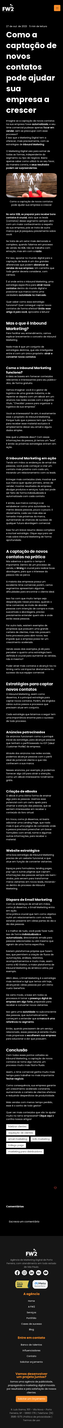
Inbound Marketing (16, 1167)
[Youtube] (45, 1272)
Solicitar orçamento (31, 1361)
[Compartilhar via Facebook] (7, 1177)
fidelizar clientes (17, 1126)
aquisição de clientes (20, 1132)
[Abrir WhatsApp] (8, 1420)
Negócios (11, 1159)
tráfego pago (16, 1145)
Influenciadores (31, 1350)
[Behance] (38, 1272)
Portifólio (31, 1318)
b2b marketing (41, 1139)
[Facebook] (17, 1272)
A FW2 (31, 1306)
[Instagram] (24, 1272)
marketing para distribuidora (25, 1151)
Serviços (31, 1312)
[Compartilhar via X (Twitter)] (15, 1177)
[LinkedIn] (31, 1272)
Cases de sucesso (31, 1323)
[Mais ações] (55, 26)
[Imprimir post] (39, 1177)
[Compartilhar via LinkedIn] (23, 1177)
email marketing (17, 1139)
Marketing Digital (15, 1163)
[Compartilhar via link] (31, 1177)
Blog (31, 1329)
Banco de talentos (31, 1344)
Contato (31, 1356)
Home (31, 1301)
